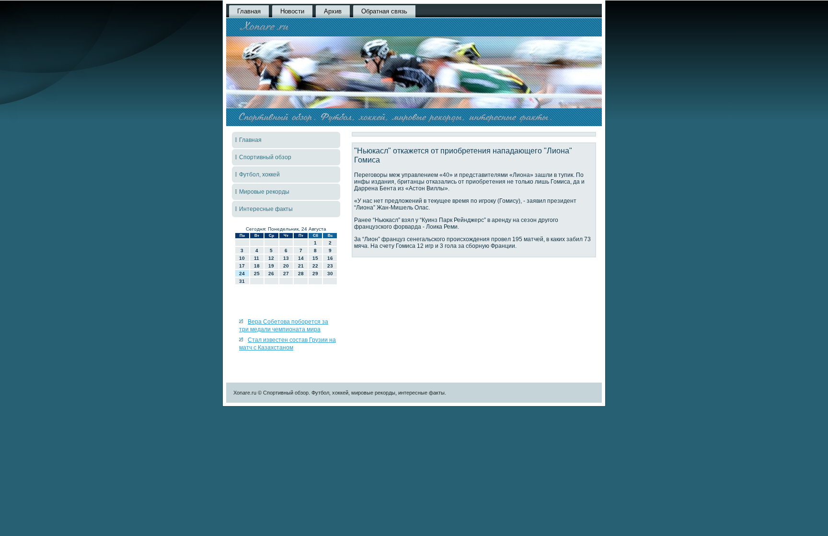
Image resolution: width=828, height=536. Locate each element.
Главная (249, 11)
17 (242, 265)
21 (301, 265)
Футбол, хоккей (259, 174)
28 (301, 273)
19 (271, 265)
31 (242, 281)
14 (301, 258)
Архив (333, 11)
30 (330, 273)
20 (286, 265)
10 (242, 258)
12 (271, 258)
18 (257, 265)
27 (286, 273)
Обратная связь (384, 11)
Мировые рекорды (264, 191)
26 (271, 273)
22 (315, 265)
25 (257, 273)
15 (315, 258)
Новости (292, 11)
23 (330, 265)
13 (286, 258)
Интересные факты (266, 209)
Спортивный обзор (265, 157)
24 (242, 273)
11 (256, 258)
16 (330, 258)
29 (315, 273)
